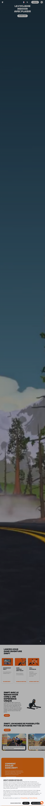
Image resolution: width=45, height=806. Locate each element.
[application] (42, 803)
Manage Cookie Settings (15, 803)
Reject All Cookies (36, 803)
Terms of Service (33, 798)
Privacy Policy (24, 798)
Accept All (26, 803)
